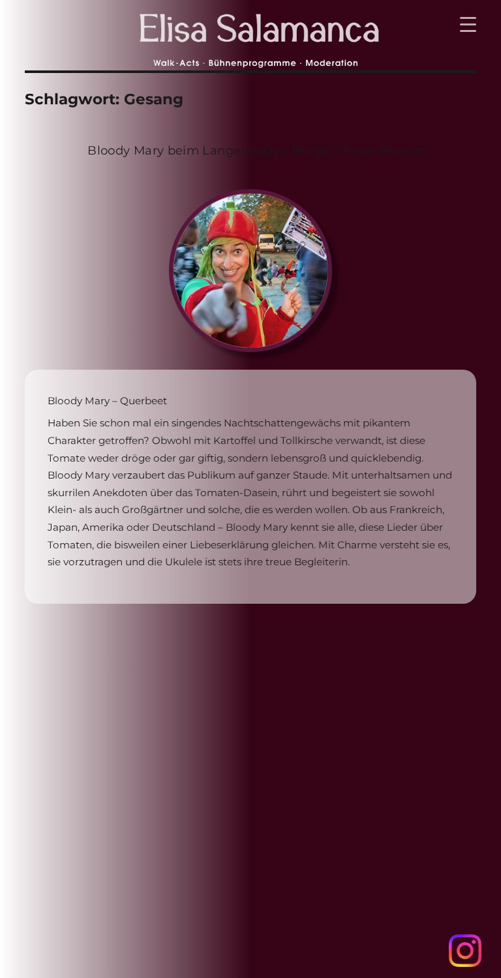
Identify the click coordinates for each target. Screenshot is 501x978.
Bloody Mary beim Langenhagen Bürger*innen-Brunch (256, 150)
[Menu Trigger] (468, 24)
